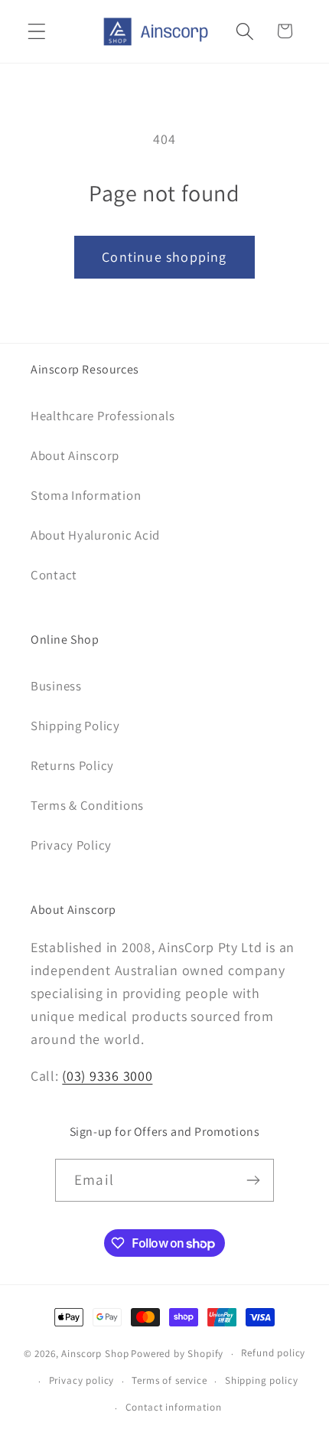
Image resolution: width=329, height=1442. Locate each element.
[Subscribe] (253, 1180)
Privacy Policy (71, 845)
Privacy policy (82, 1380)
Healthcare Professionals (102, 415)
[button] (37, 31)
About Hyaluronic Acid (95, 535)
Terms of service (169, 1380)
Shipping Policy (75, 725)
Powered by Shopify (177, 1353)
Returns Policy (72, 765)
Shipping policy (261, 1380)
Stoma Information (86, 495)
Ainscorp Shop (95, 1353)
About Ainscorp (75, 455)
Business (56, 685)
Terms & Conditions (87, 805)
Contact (54, 574)
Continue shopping (164, 257)
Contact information (173, 1407)
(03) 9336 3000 (107, 1076)
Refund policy (273, 1352)
